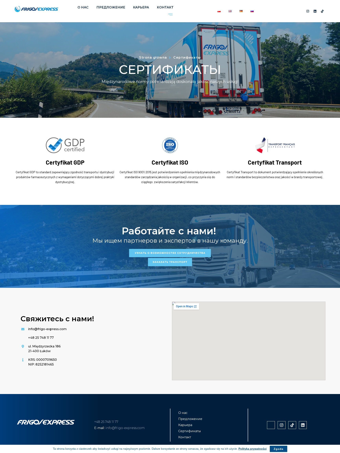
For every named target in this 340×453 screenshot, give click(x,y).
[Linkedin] (315, 11)
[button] (170, 14)
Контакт (165, 7)
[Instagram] (308, 11)
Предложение (110, 7)
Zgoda (278, 448)
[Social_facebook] (300, 11)
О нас (83, 7)
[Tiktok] (322, 11)
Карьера (141, 7)
